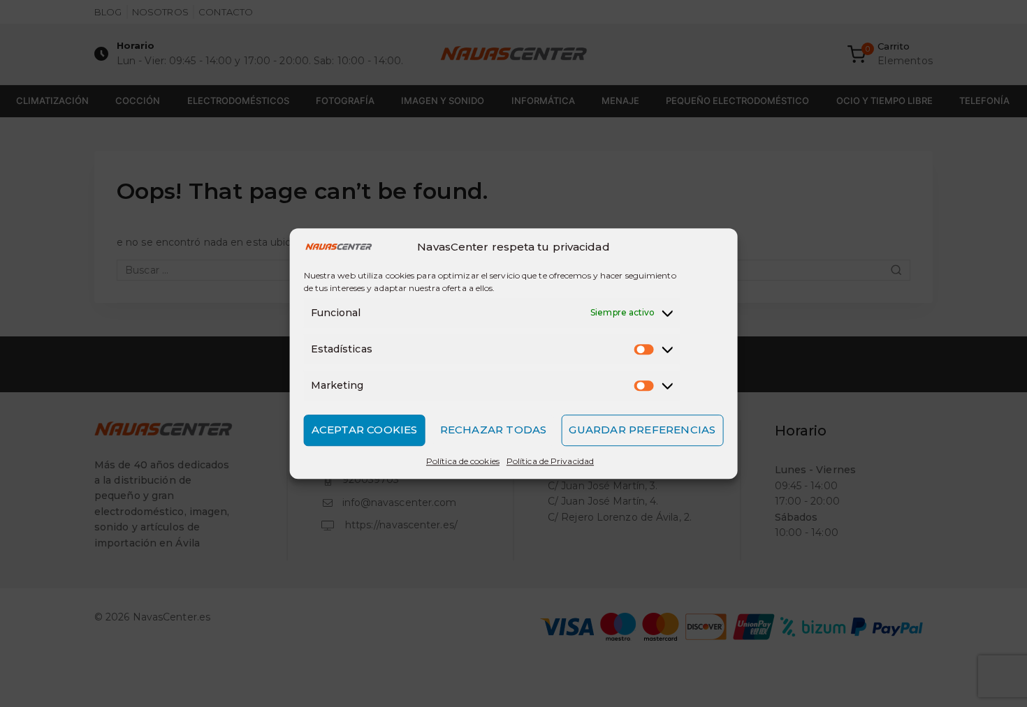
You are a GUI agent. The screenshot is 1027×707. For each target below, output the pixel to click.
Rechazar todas (493, 429)
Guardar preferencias (642, 429)
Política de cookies (463, 461)
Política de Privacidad (550, 461)
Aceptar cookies (365, 429)
